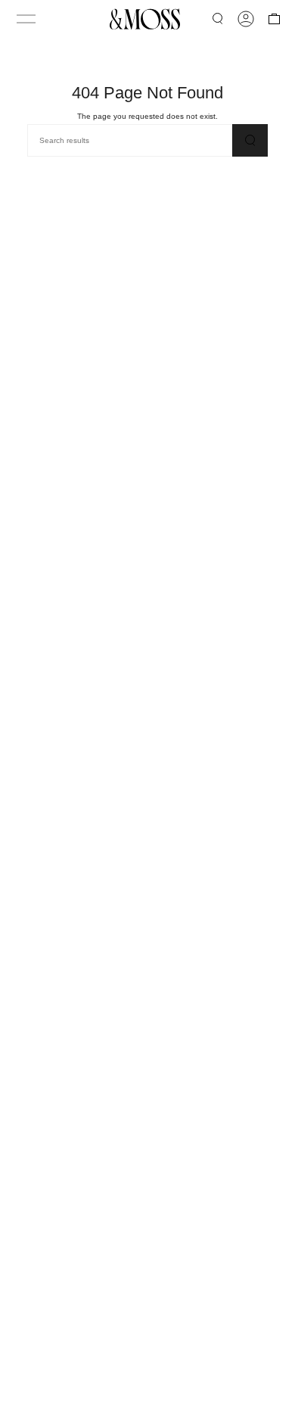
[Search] (250, 140)
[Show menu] (26, 19)
